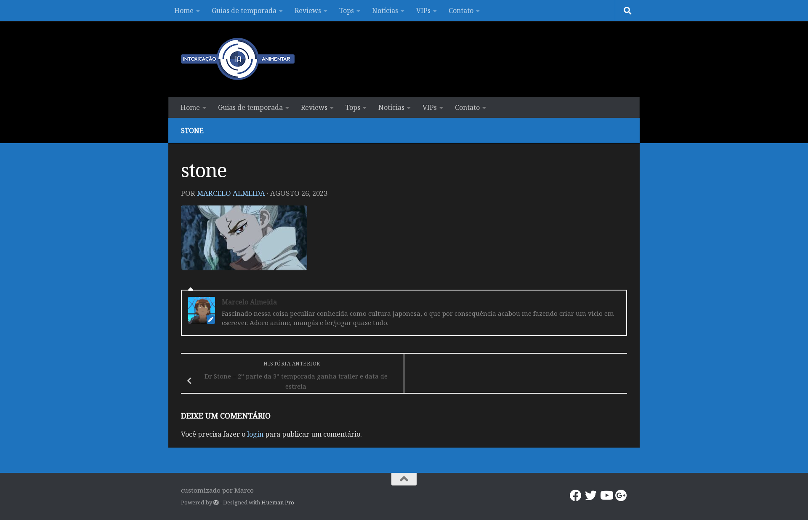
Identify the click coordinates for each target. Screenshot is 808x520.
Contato (461, 10)
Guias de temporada (244, 10)
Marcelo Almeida (231, 193)
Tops (346, 10)
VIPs (423, 10)
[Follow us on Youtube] (606, 495)
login (255, 434)
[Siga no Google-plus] (621, 495)
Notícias (385, 10)
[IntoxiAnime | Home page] (238, 59)
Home (184, 10)
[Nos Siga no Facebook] (576, 495)
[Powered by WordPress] (216, 502)
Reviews (308, 10)
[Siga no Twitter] (591, 495)
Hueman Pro (277, 502)
